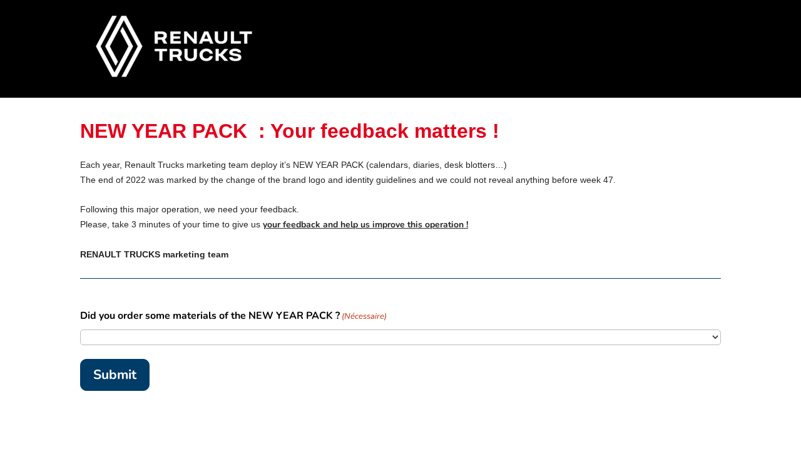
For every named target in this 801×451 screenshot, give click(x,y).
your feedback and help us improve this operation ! (365, 225)
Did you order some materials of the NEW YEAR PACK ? (233, 316)
